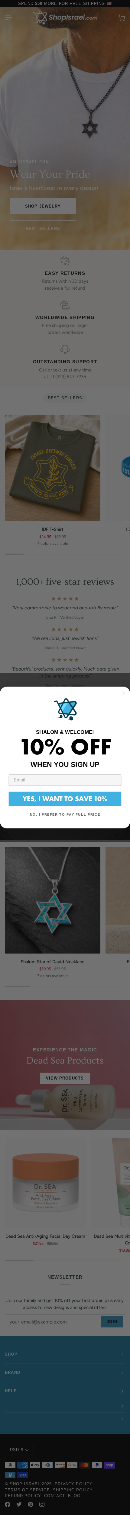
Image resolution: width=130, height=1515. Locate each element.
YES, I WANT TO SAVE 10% (65, 798)
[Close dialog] (123, 692)
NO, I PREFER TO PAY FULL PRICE (65, 814)
